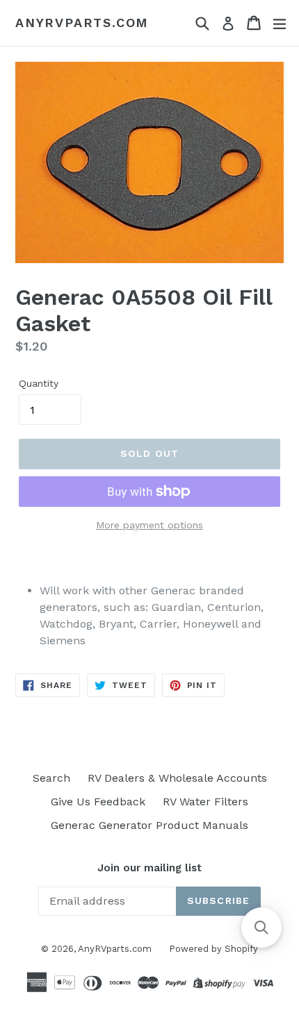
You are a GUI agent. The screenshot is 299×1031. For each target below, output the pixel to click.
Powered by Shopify (213, 949)
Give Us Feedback (98, 801)
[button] (261, 927)
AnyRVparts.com (82, 22)
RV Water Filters (205, 801)
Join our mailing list (149, 868)
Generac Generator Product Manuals (149, 825)
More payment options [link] (149, 524)
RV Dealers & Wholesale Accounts (177, 778)
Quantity (38, 383)
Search (51, 778)
